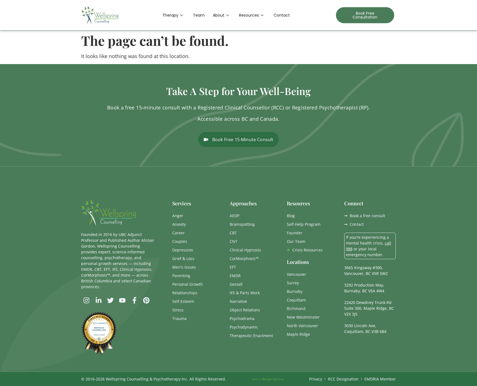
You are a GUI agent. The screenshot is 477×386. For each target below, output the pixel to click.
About (218, 15)
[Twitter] (110, 300)
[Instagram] (86, 300)
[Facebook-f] (134, 300)
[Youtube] (122, 300)
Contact (282, 15)
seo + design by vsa (267, 379)
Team (199, 15)
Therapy (170, 15)
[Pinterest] (146, 300)
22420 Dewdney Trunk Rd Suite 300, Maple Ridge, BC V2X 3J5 (369, 308)
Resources (249, 15)
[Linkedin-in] (98, 300)
